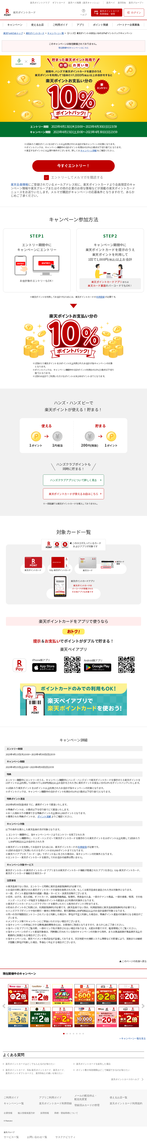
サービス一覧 (11, 1137)
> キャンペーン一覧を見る (132, 1038)
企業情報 (8, 1113)
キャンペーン (14, 24)
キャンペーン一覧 (55, 33)
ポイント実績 (100, 24)
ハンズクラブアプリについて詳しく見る (73, 480)
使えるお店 (37, 24)
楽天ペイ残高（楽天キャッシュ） (84, 2)
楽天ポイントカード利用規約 (126, 1103)
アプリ (80, 24)
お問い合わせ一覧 (37, 1137)
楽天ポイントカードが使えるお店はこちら (73, 494)
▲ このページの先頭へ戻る (133, 961)
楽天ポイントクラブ (39, 2)
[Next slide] (142, 1006)
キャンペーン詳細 (88, 150)
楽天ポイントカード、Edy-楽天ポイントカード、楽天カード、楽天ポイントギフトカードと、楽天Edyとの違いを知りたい (36, 1071)
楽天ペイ (110, 2)
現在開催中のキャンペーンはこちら (73, 47)
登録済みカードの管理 (86, 1105)
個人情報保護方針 (26, 1113)
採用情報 (44, 1113)
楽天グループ (135, 3)
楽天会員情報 (19, 184)
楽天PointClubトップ (13, 33)
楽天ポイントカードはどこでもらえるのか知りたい (30, 1064)
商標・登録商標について (66, 1113)
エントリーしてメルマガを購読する (77, 177)
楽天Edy (122, 2)
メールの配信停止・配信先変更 (85, 1097)
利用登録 (100, 296)
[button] (73, 166)
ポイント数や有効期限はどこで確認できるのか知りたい (103, 1070)
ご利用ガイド (60, 24)
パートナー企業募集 (128, 24)
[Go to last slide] (4, 1006)
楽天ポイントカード (35, 33)
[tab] (64, 1033)
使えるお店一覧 (118, 1097)
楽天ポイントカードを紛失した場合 (93, 1064)
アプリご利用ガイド (50, 1097)
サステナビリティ (65, 1137)
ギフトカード (58, 2)
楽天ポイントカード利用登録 (55, 1103)
